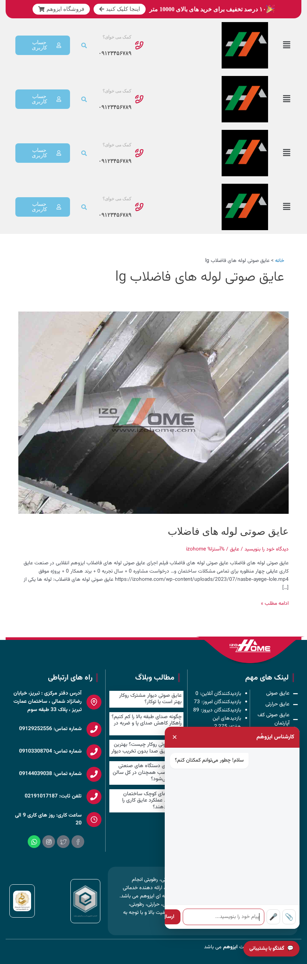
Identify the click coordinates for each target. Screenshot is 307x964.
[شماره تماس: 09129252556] (93, 729)
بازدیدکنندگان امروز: (220, 702)
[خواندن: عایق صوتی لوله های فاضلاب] (153, 413)
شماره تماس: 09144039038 (50, 774)
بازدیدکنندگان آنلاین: (219, 694)
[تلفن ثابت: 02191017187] (93, 796)
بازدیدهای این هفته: (227, 722)
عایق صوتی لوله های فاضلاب (228, 531)
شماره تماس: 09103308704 (50, 751)
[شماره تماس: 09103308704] (93, 751)
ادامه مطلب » (275, 603)
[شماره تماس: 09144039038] (93, 774)
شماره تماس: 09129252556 (50, 729)
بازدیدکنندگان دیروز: (220, 710)
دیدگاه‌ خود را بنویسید (266, 549)
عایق (234, 549)
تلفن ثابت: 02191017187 (53, 796)
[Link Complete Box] (146, 699)
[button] (287, 45)
